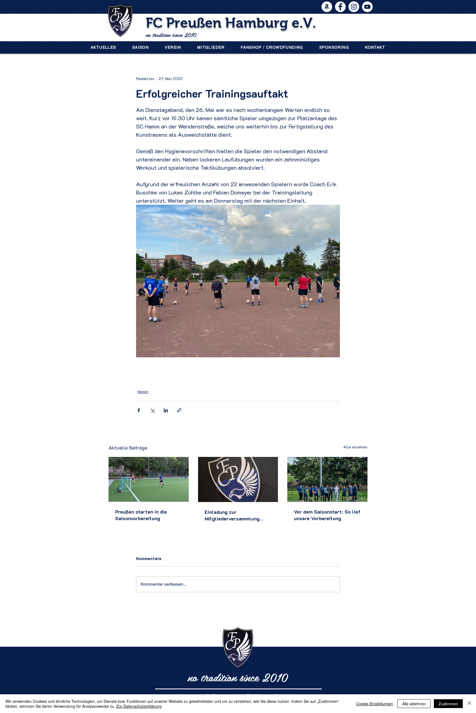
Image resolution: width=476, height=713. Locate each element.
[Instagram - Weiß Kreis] (353, 6)
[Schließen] (469, 704)
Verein (142, 391)
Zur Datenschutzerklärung (139, 706)
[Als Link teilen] (179, 410)
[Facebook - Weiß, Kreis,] (340, 6)
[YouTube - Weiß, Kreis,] (367, 6)
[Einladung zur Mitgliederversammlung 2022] (238, 479)
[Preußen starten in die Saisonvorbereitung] (149, 479)
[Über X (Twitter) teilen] (152, 410)
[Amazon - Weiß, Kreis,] (326, 6)
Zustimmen (448, 703)
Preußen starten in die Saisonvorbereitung (141, 515)
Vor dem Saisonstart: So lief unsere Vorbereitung (327, 515)
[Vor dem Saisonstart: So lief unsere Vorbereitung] (327, 479)
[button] (140, 47)
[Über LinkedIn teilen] (165, 410)
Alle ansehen (355, 446)
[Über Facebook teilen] (138, 410)
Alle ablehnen (414, 703)
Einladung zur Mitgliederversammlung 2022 (232, 515)
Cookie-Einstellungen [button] (374, 703)
